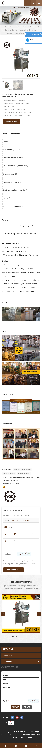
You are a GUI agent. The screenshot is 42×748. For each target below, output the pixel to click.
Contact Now (11, 121)
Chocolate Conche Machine (27, 27)
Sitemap (14, 737)
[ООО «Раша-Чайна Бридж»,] (12, 717)
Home (7, 27)
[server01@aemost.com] (4, 487)
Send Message (13, 570)
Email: (6, 679)
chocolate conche (9, 473)
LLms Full (28, 737)
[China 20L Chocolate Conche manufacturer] (21, 613)
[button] (40, 15)
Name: (6, 676)
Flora (31, 39)
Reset (27, 707)
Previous (3, 614)
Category (13, 27)
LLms (21, 737)
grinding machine (23, 473)
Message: (7, 687)
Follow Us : (6, 717)
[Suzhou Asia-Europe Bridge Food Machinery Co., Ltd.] (4, 3)
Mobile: (6, 683)
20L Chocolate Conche (21, 637)
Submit (15, 707)
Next (39, 614)
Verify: (6, 701)
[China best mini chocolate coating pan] (21, 15)
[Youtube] (17, 717)
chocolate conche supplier (22, 469)
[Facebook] (22, 717)
